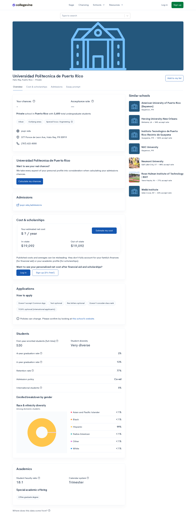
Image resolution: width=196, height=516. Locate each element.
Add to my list (174, 78)
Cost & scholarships (36, 86)
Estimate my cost (104, 230)
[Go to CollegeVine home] (22, 5)
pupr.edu (26, 130)
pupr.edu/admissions (31, 204)
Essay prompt (73, 86)
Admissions (56, 86)
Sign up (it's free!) (45, 272)
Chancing (84, 4)
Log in (164, 4)
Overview (18, 86)
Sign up (177, 4)
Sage (71, 4)
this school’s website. (83, 318)
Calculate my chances (29, 181)
